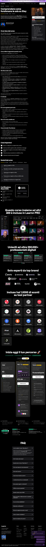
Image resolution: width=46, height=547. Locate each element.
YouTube (25, 528)
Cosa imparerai (15, 3)
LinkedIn (25, 533)
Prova (4, 390)
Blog (24, 531)
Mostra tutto (37, 397)
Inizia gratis (42, 3)
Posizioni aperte (19, 536)
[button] (38, 533)
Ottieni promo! (23, 383)
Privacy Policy (6, 545)
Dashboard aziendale (36, 384)
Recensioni (40, 529)
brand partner (26, 397)
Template (35, 391)
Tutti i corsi (18, 531)
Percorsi (19, 391)
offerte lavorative (7, 389)
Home (17, 528)
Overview (10, 3)
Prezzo (32, 3)
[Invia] (44, 545)
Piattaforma (4, 385)
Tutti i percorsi (18, 533)
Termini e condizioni (15, 545)
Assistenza (40, 528)
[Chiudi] (44, 531)
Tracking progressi (36, 389)
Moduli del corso (21, 3)
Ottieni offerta (38, 376)
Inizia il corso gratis (38, 17)
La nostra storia (19, 529)
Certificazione (27, 3)
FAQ (34, 3)
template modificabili (25, 396)
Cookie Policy (10, 545)
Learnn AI (19, 394)
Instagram (25, 529)
